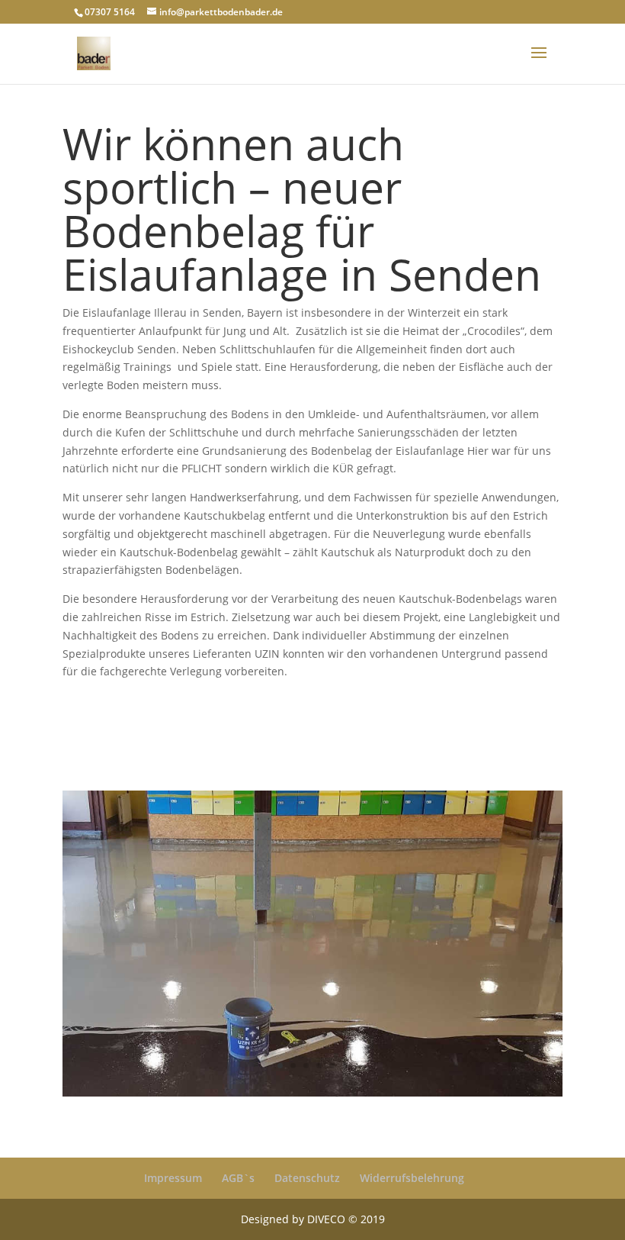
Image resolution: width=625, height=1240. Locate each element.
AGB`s (238, 1178)
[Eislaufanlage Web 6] (312, 1096)
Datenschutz (307, 1178)
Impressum (173, 1178)
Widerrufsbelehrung (412, 1178)
